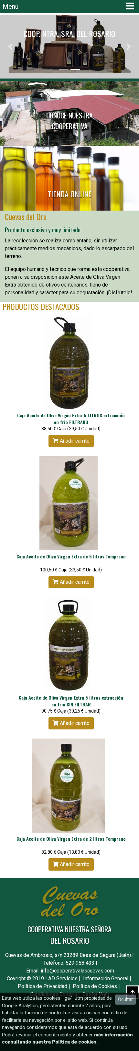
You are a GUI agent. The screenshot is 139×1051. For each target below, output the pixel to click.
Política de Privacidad (42, 986)
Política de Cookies (95, 986)
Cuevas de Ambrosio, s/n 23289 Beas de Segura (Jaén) (68, 955)
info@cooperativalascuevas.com (77, 971)
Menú (10, 6)
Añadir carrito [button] (74, 441)
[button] (10, 47)
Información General (105, 978)
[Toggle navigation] (130, 6)
